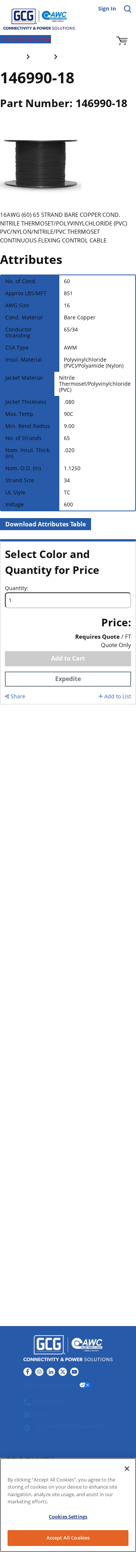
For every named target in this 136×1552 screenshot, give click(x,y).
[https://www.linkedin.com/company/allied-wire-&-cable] (51, 1372)
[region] (68, 1505)
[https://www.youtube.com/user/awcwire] (74, 1372)
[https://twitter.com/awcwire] (63, 1372)
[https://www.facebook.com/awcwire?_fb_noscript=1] (27, 1372)
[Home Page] (34, 15)
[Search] (127, 9)
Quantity (16, 588)
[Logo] (68, 1349)
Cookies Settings (68, 1516)
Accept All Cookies (68, 1537)
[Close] (127, 1468)
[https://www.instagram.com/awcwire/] (39, 1372)
